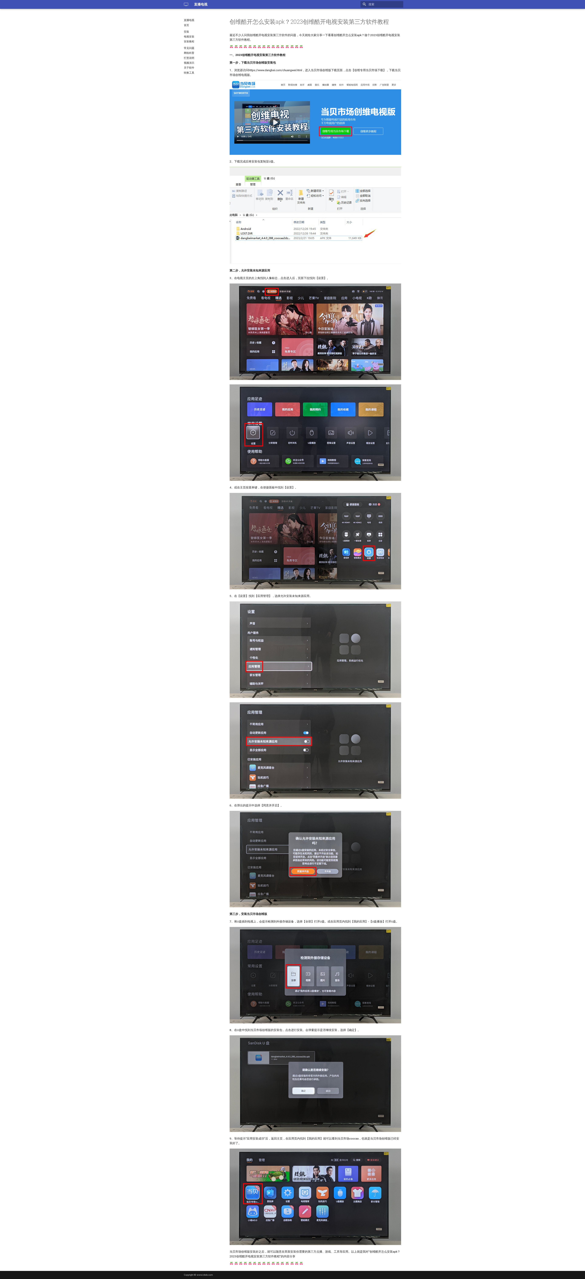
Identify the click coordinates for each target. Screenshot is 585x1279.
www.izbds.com (205, 1275)
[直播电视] (186, 4)
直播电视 (189, 20)
